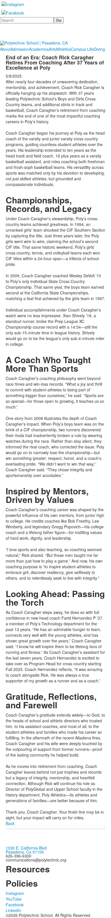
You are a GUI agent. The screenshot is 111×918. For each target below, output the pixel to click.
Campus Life (82, 49)
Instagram (15, 893)
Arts (52, 49)
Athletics (63, 49)
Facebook (15, 904)
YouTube (14, 899)
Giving (99, 49)
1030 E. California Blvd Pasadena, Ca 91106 (26, 850)
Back (10, 823)
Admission (20, 49)
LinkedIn (13, 910)
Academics (39, 49)
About (5, 49)
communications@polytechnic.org (36, 860)
